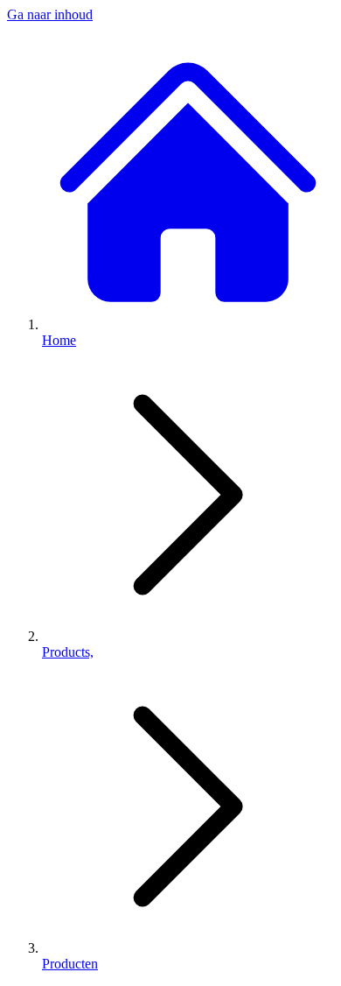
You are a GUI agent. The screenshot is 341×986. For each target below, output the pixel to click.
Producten (70, 963)
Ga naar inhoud (50, 14)
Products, (68, 651)
